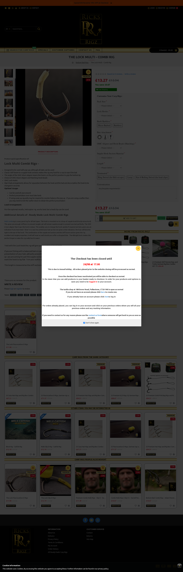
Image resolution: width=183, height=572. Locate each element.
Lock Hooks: (102, 111)
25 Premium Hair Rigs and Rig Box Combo (91, 395)
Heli (39, 295)
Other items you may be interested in (90, 408)
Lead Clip (57, 295)
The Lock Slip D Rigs (48, 498)
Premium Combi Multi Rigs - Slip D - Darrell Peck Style (91, 498)
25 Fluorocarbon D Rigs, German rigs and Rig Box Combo (56, 395)
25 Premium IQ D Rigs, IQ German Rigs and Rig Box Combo (126, 395)
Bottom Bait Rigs (82, 63)
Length (100, 163)
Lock (20, 295)
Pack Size (101, 101)
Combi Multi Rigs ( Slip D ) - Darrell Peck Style (126, 498)
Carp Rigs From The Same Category (90, 357)
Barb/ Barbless (103, 121)
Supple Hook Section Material (110, 153)
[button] (8, 69)
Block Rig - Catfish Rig (104, 262)
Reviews (91, 273)
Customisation (103, 184)
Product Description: (48, 152)
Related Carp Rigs (90, 306)
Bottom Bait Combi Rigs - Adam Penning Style (161, 498)
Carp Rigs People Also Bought (90, 459)
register (19, 289)
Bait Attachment (104, 132)
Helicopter (47, 295)
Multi (33, 295)
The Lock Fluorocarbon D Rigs (17, 344)
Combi (13, 295)
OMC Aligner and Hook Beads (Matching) (115, 143)
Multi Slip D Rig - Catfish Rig (134, 262)
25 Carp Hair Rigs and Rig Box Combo (163, 263)
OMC (26, 295)
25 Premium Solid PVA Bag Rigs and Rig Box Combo (161, 395)
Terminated (102, 173)
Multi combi (8, 221)
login (12, 289)
